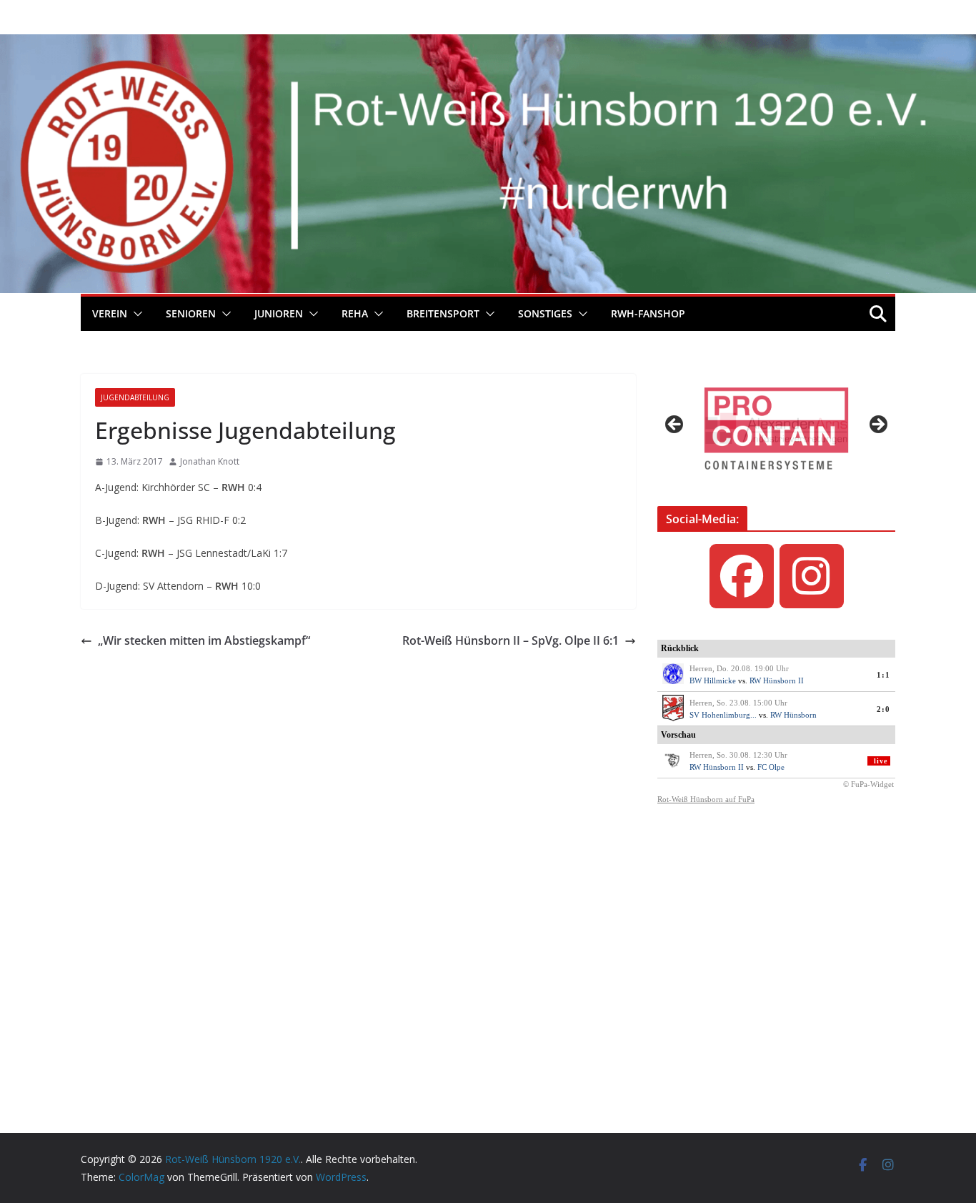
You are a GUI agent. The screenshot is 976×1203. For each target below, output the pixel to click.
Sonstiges (545, 313)
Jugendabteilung (135, 397)
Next (877, 425)
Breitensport (443, 313)
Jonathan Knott (209, 461)
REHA (355, 313)
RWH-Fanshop (648, 313)
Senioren (191, 313)
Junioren (278, 313)
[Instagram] (812, 576)
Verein (109, 313)
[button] (135, 314)
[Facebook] (741, 576)
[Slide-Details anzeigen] (776, 428)
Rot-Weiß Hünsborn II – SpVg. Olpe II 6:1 (510, 640)
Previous (675, 425)
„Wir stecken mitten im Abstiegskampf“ (204, 640)
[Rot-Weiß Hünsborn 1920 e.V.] (488, 44)
